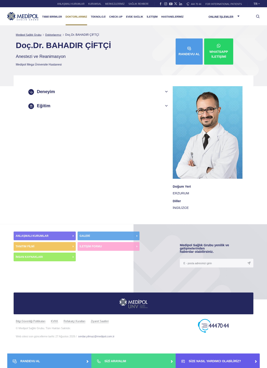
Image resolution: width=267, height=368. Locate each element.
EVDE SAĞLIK (134, 16)
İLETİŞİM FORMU (91, 246)
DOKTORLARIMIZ (76, 16)
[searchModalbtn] (256, 15)
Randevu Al (189, 54)
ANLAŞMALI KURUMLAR (70, 4)
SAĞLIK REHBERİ (138, 4)
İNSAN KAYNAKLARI (30, 256)
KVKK (54, 321)
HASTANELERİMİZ (172, 16)
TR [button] (256, 3)
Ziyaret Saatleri (100, 321)
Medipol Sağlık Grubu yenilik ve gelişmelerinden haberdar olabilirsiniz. (204, 248)
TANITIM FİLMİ (25, 246)
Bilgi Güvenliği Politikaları (30, 321)
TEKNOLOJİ (98, 16)
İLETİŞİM (152, 16)
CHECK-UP (115, 16)
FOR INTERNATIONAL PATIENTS (223, 4)
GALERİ (85, 235)
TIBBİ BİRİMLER (52, 16)
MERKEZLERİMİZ (115, 4)
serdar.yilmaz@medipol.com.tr (96, 336)
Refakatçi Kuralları (74, 321)
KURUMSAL (94, 4)
